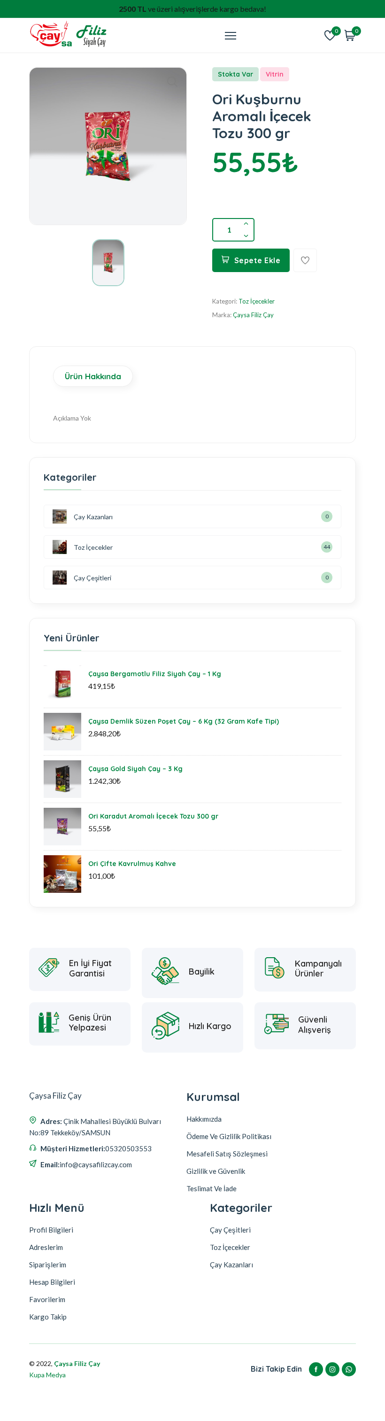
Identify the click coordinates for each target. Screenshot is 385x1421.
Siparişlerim (47, 1264)
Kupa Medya (47, 1375)
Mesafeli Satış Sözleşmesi (227, 1153)
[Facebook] (316, 1369)
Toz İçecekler (257, 301)
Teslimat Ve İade (211, 1188)
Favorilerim (47, 1299)
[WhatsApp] (349, 1369)
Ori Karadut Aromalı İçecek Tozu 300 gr (153, 816)
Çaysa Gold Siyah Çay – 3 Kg (135, 769)
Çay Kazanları (93, 517)
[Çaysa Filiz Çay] (68, 35)
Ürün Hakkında (93, 376)
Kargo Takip (48, 1316)
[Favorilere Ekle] (305, 260)
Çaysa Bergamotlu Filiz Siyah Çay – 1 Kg (154, 674)
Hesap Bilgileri (52, 1282)
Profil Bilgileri (51, 1230)
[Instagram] (332, 1369)
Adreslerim (46, 1247)
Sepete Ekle (257, 260)
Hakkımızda (204, 1119)
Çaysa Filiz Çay (253, 315)
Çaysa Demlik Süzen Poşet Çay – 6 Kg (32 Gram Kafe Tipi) (183, 721)
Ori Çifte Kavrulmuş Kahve (132, 863)
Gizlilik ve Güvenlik (215, 1171)
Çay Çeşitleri (92, 578)
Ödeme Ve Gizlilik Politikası (228, 1136)
